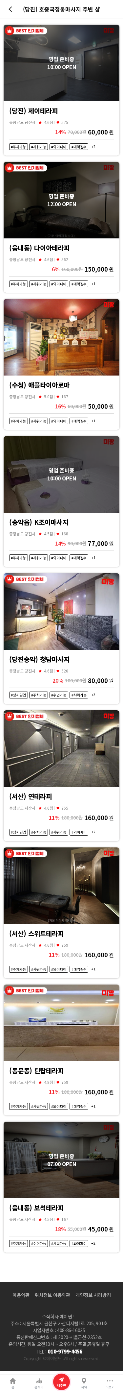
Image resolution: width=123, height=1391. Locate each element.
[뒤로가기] (11, 9)
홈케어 (38, 1387)
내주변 (61, 1385)
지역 (84, 1387)
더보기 (110, 1387)
